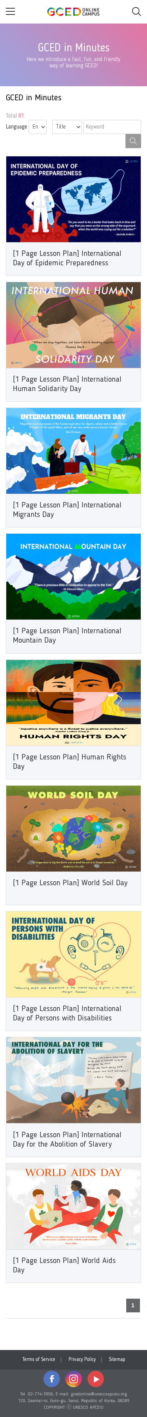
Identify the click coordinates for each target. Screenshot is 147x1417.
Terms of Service (38, 1359)
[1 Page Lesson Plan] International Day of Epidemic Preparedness (67, 258)
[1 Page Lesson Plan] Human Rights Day (69, 762)
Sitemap (117, 1359)
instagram (74, 1379)
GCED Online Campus (73, 12)
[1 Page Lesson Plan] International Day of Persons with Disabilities (67, 1013)
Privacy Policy (82, 1359)
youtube (95, 1379)
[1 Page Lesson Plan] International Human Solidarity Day (67, 384)
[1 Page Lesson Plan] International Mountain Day (67, 636)
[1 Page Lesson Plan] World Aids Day (64, 1265)
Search (133, 141)
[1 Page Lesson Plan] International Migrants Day (67, 510)
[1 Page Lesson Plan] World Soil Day (70, 883)
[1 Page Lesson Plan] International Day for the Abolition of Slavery (67, 1140)
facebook (52, 1379)
